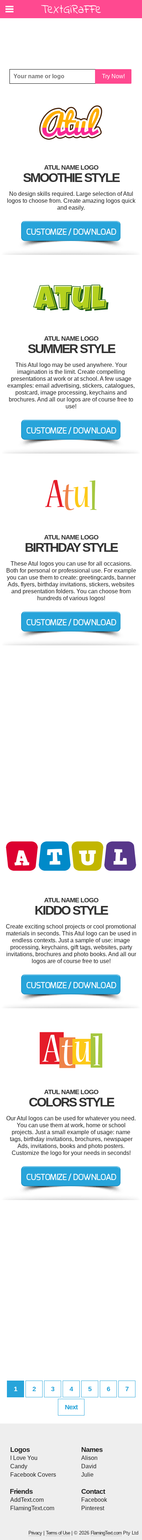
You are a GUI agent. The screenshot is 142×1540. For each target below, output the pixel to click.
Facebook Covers (33, 1475)
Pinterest (92, 1508)
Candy (18, 1466)
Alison (89, 1458)
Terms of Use (58, 1533)
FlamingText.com (32, 1508)
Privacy (35, 1533)
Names (92, 1449)
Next (71, 1407)
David (88, 1466)
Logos (20, 1449)
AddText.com (27, 1500)
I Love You (24, 1458)
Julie (87, 1475)
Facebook (94, 1500)
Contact (93, 1491)
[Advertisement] (73, 38)
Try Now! (113, 76)
